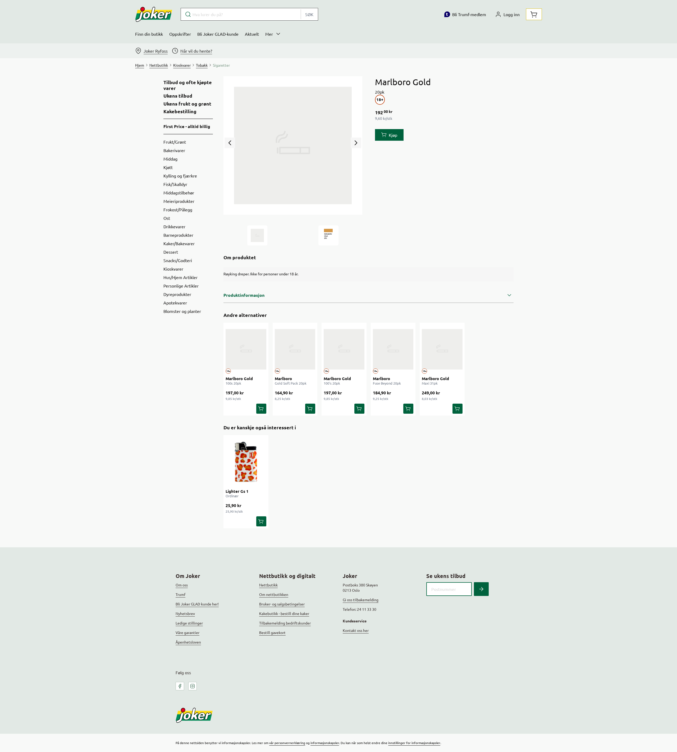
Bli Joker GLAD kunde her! (197, 603)
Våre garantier (187, 632)
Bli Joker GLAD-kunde (218, 34)
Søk (309, 14)
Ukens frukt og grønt (187, 104)
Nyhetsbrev (185, 613)
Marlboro (283, 378)
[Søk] (481, 589)
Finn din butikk (149, 34)
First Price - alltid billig (186, 126)
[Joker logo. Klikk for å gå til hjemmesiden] (153, 14)
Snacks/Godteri (177, 260)
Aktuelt (252, 34)
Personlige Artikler (181, 285)
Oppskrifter (180, 34)
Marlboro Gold (239, 378)
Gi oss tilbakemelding (360, 599)
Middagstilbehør (178, 192)
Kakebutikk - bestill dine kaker (284, 613)
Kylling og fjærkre (180, 175)
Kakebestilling (179, 111)
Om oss (182, 584)
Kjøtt (168, 167)
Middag (170, 158)
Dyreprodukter (177, 294)
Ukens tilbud (177, 96)
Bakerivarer (174, 150)
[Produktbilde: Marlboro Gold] (257, 235)
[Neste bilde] (356, 143)
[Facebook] (180, 686)
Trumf (180, 594)
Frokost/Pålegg (177, 209)
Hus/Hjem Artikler (180, 277)
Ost (166, 218)
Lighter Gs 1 (237, 491)
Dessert (170, 251)
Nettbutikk (268, 584)
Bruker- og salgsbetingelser (282, 603)
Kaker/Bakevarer (179, 243)
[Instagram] (192, 686)
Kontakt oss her (356, 630)
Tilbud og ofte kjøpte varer (187, 85)
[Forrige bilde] (230, 143)
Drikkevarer (174, 226)
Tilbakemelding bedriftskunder (285, 623)
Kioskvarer (173, 268)
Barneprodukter (178, 235)
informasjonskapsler (324, 743)
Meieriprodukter (178, 201)
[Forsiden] (328, 235)
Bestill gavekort (272, 632)
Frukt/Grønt (174, 141)
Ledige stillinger (189, 623)
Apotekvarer (175, 302)
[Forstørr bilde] (292, 145)
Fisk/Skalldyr (175, 184)
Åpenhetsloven (188, 642)
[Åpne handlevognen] (534, 14)
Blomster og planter (182, 311)
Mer (269, 34)
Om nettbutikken (273, 594)
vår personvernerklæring (287, 743)
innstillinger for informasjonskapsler (414, 743)
